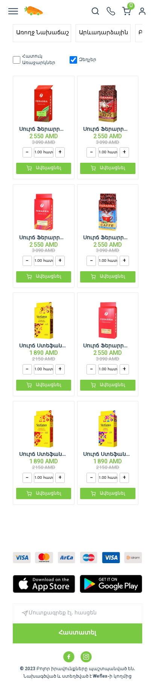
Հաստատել (77, 633)
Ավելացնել (48, 168)
